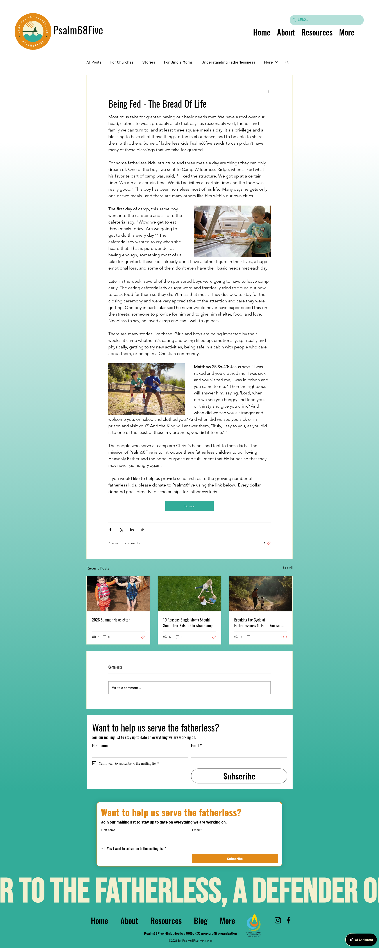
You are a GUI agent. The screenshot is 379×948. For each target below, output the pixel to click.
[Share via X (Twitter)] (121, 529)
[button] (287, 62)
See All (288, 568)
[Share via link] (143, 529)
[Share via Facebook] (110, 529)
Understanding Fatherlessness (228, 62)
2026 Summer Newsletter (111, 620)
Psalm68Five (78, 29)
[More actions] (268, 91)
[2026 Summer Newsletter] (118, 593)
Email (196, 745)
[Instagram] (278, 920)
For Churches (122, 62)
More (268, 62)
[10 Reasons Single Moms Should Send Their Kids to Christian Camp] (189, 593)
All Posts (94, 62)
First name (100, 745)
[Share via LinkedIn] (132, 529)
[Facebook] (288, 920)
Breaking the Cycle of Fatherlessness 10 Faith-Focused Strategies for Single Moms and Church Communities (257, 622)
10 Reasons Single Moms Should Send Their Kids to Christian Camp (188, 622)
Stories (148, 62)
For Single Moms (178, 62)
